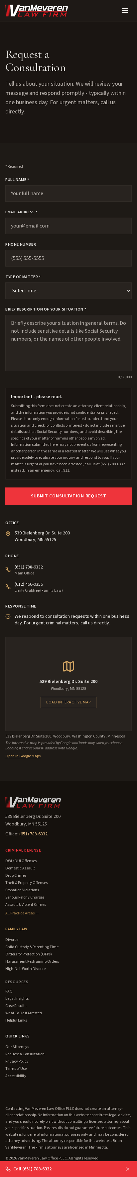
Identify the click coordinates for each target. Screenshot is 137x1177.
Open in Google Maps (23, 756)
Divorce (11, 940)
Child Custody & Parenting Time (32, 947)
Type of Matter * (23, 277)
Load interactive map (68, 702)
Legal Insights (17, 998)
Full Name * (17, 180)
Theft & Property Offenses (26, 883)
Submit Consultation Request (68, 496)
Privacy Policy (17, 1061)
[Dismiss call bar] (128, 1169)
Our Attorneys (17, 1047)
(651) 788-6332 (29, 567)
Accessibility (15, 1076)
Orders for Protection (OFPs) (28, 954)
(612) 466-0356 (29, 584)
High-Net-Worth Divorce (25, 969)
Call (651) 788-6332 (32, 1169)
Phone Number (20, 244)
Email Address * (21, 212)
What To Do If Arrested (23, 1013)
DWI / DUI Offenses (21, 861)
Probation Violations (22, 890)
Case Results (15, 1006)
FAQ (9, 991)
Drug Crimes (15, 875)
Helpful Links (16, 1020)
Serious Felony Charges (24, 897)
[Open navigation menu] (125, 10)
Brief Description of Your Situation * (45, 309)
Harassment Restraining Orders (32, 961)
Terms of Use (16, 1069)
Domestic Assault (20, 868)
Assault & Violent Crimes (25, 904)
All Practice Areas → (22, 913)
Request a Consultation (25, 1054)
